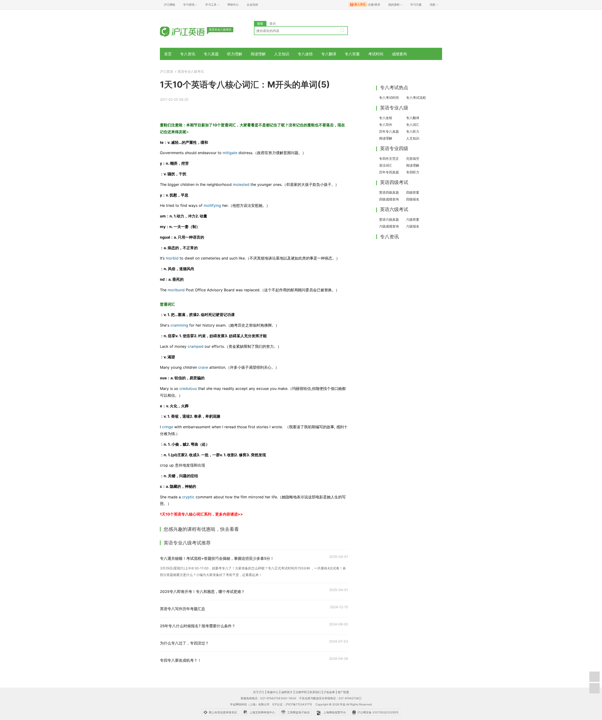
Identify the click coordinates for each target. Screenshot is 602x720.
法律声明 (301, 692)
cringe (167, 426)
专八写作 (385, 125)
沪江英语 (166, 71)
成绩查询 (399, 54)
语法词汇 (385, 165)
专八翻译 (328, 54)
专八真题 (211, 54)
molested (241, 184)
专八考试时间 (389, 98)
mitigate (230, 152)
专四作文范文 (389, 158)
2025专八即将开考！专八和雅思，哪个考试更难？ (202, 591)
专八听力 (412, 131)
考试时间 (375, 54)
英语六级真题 (389, 219)
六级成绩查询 (389, 226)
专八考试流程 (416, 98)
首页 (168, 54)
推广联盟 (343, 692)
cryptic (188, 497)
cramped (195, 346)
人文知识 (281, 54)
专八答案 (352, 54)
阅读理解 (258, 54)
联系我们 (315, 692)
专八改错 (305, 54)
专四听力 (412, 172)
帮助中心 (233, 4)
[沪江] (189, 31)
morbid (171, 258)
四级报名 (412, 199)
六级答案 (412, 219)
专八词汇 (412, 125)
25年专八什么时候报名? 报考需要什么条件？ (197, 626)
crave (203, 367)
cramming (179, 325)
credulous (187, 388)
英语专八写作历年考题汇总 (182, 608)
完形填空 (412, 158)
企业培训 (252, 4)
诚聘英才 (287, 692)
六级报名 (412, 226)
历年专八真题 (389, 131)
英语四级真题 (389, 192)
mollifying (212, 205)
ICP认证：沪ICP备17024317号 (292, 704)
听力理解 (234, 54)
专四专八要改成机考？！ (180, 660)
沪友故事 (329, 692)
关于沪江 (258, 692)
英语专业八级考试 (191, 71)
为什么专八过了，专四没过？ (184, 643)
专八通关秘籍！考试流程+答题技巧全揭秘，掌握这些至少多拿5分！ (217, 558)
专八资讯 (187, 54)
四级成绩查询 (389, 199)
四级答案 (412, 192)
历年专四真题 (389, 172)
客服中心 (272, 692)
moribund (176, 290)
